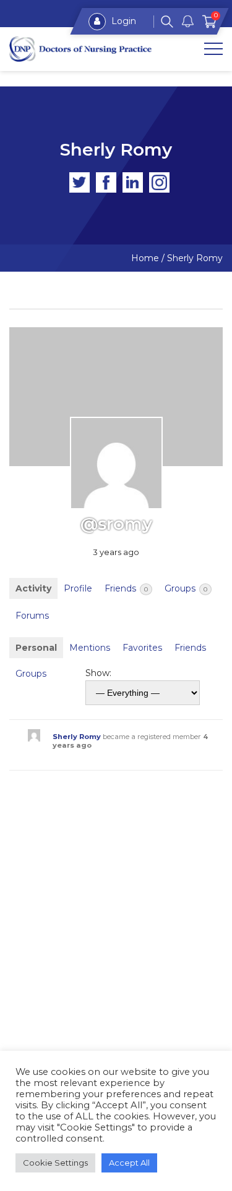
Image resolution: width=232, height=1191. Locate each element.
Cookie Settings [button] (55, 1163)
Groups (186, 588)
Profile (78, 588)
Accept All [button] (129, 1163)
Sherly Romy (77, 736)
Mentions (89, 647)
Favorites (142, 647)
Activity (33, 588)
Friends (126, 588)
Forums (32, 615)
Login (122, 21)
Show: (98, 673)
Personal (36, 647)
